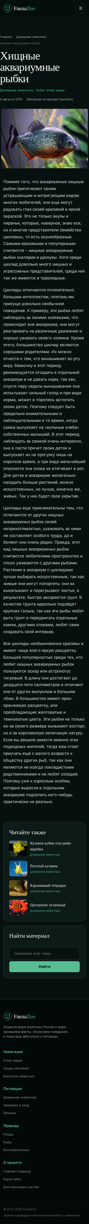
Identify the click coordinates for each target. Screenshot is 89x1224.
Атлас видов (12, 1060)
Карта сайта (12, 1179)
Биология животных (18, 1076)
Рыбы (7, 1142)
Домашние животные (31, 37)
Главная (6, 37)
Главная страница (17, 1171)
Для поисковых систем (21, 1187)
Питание (9, 1113)
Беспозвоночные (16, 1150)
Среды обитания (16, 1068)
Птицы (8, 1134)
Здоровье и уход (16, 1105)
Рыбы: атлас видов (50, 90)
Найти (45, 966)
